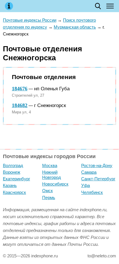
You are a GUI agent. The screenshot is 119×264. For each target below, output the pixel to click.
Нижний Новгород (51, 175)
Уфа (85, 185)
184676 (19, 88)
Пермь (48, 197)
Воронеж (11, 172)
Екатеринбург (16, 178)
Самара (88, 172)
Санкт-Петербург (98, 178)
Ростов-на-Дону (96, 165)
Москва (49, 165)
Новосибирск (55, 183)
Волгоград (13, 165)
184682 (19, 105)
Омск (47, 190)
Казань (10, 185)
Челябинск (92, 192)
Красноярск (14, 192)
